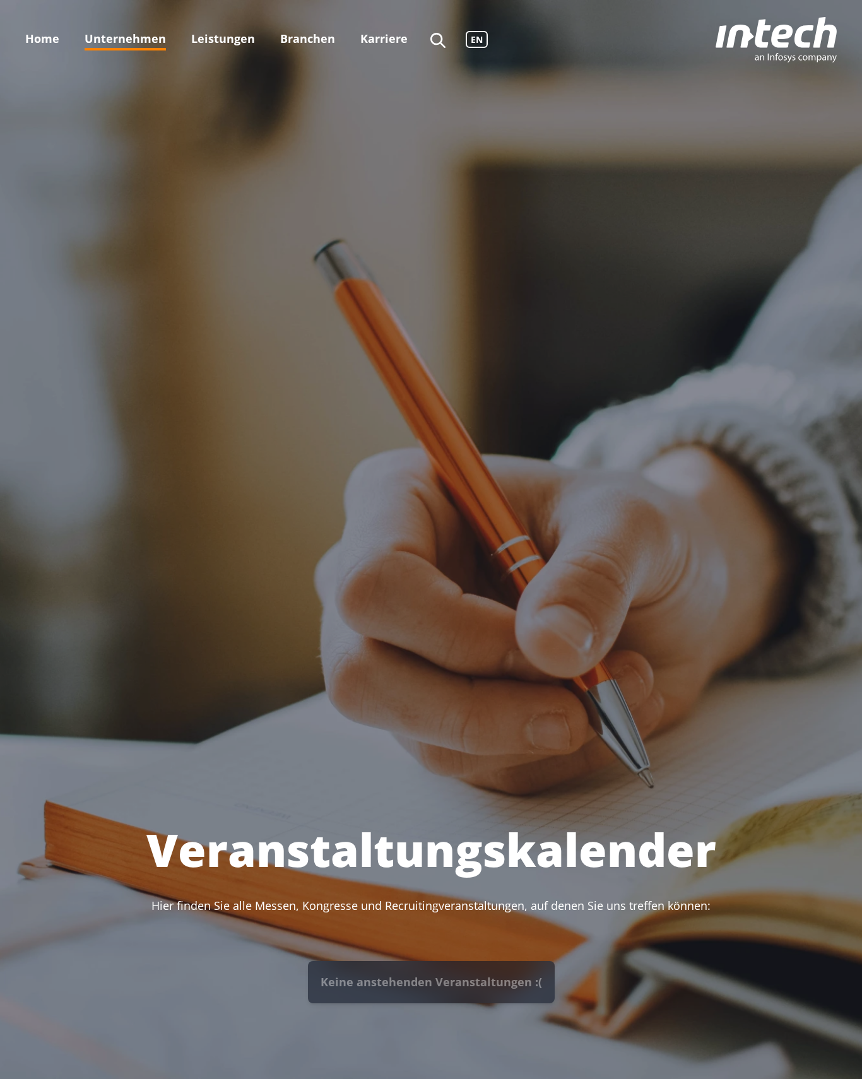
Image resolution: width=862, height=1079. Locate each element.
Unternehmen (125, 38)
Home (42, 38)
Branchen (307, 38)
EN (477, 39)
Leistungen (223, 38)
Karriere (384, 38)
